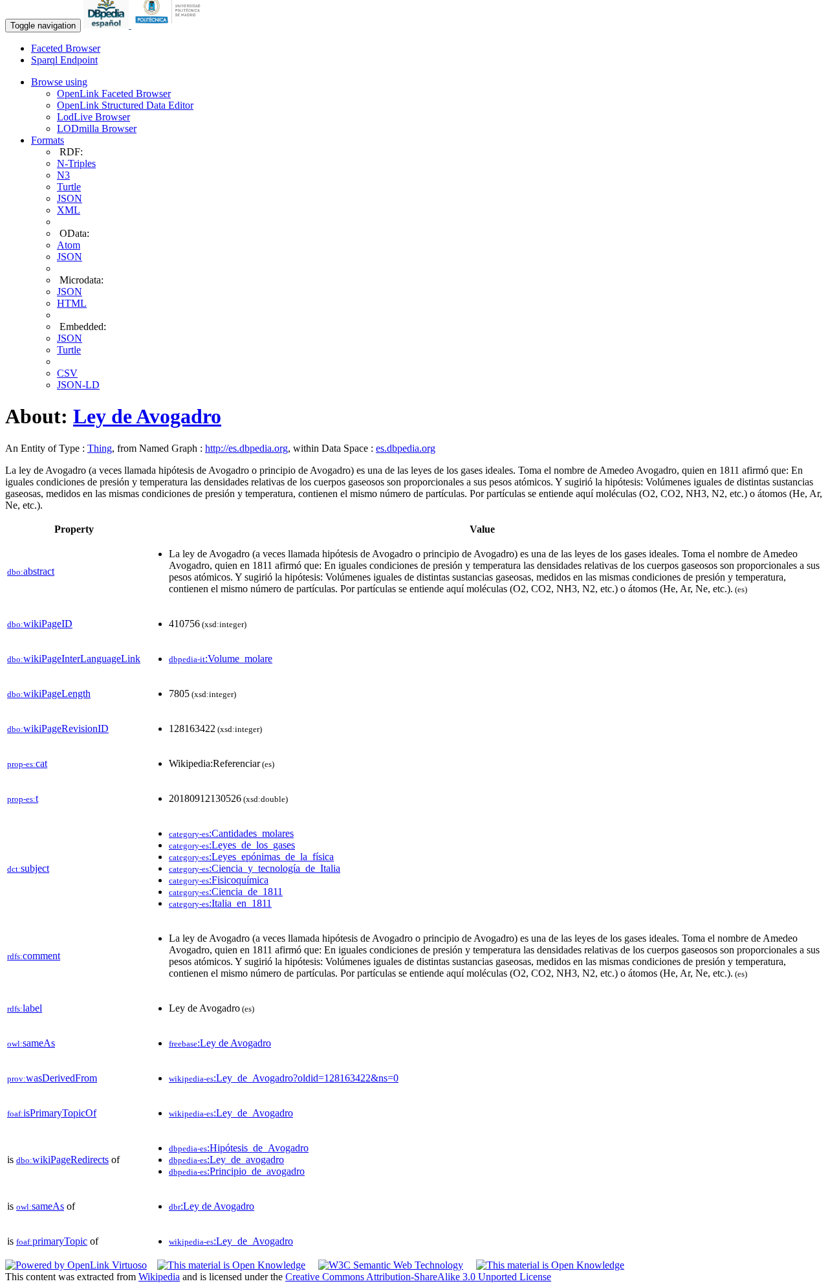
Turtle (69, 186)
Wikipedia (159, 1276)
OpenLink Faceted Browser (114, 93)
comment (33, 955)
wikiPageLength (49, 693)
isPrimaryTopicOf (51, 1112)
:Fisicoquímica (218, 879)
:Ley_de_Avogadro (231, 1112)
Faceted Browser (65, 48)
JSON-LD (78, 384)
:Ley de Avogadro (220, 1043)
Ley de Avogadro (147, 416)
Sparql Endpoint (64, 59)
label (24, 1008)
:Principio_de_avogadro (237, 1171)
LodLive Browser (93, 116)
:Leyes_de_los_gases (232, 844)
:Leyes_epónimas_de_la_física (251, 856)
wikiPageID (39, 623)
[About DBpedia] (107, 24)
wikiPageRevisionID (58, 728)
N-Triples (76, 163)
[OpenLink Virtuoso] (76, 1265)
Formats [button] (47, 140)
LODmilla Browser (96, 128)
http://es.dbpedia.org (246, 448)
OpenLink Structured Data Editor (125, 105)
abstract (30, 571)
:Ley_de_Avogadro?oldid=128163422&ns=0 (283, 1077)
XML (68, 210)
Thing (99, 448)
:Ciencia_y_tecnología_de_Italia (254, 868)
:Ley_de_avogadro (226, 1159)
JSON (69, 198)
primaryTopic (51, 1241)
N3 (63, 175)
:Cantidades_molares (231, 833)
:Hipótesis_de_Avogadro (239, 1147)
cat (27, 763)
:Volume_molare (220, 658)
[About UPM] (170, 24)
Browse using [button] (59, 81)
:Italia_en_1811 (220, 903)
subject (28, 868)
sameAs (31, 1043)
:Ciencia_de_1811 (226, 891)
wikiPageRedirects (62, 1159)
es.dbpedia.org (405, 448)
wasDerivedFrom (52, 1077)
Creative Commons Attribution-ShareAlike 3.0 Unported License (418, 1276)
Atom (68, 244)
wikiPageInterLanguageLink (73, 658)
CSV (67, 373)
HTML (72, 303)
